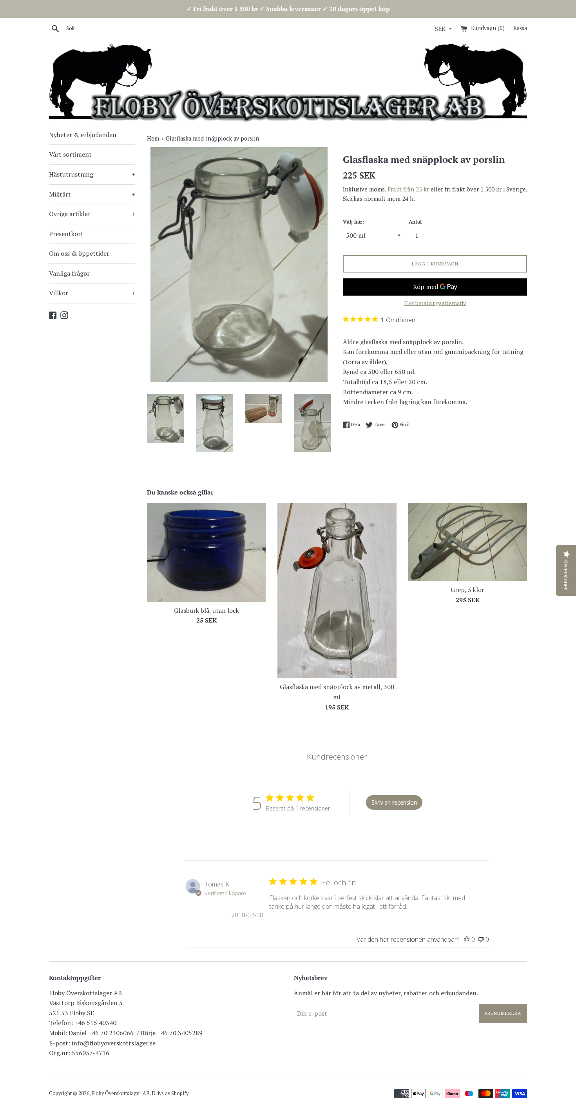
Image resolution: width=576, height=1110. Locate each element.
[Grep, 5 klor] (467, 542)
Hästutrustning (92, 174)
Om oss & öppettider (79, 253)
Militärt (92, 194)
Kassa (520, 28)
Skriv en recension (394, 802)
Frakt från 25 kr (408, 189)
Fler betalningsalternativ (435, 303)
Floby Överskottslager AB (121, 1093)
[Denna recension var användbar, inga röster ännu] (466, 939)
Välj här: (353, 221)
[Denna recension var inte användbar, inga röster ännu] (481, 939)
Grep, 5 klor (467, 589)
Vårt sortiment (70, 154)
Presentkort (66, 233)
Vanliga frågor (69, 273)
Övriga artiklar (92, 213)
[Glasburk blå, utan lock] (206, 552)
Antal (415, 221)
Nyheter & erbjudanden (82, 134)
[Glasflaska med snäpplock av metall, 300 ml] (336, 591)
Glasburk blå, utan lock (206, 610)
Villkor (92, 293)
